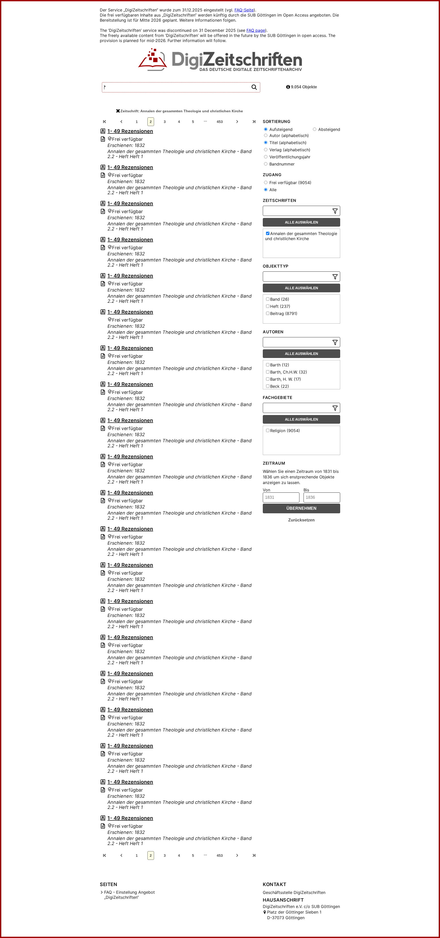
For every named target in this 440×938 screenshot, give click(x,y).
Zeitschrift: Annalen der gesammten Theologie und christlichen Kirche (181, 111)
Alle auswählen (301, 222)
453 (220, 122)
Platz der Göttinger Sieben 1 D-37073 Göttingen (294, 914)
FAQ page (255, 30)
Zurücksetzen (301, 520)
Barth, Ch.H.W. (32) (288, 372)
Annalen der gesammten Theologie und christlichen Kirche (301, 236)
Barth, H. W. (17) (285, 379)
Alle (272, 189)
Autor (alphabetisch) (288, 135)
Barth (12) (279, 364)
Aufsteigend (280, 129)
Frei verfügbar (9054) (289, 182)
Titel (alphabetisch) (287, 142)
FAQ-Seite (244, 9)
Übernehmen (301, 508)
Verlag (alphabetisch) (289, 149)
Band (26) (279, 299)
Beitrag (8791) (283, 313)
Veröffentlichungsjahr (289, 156)
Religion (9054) (285, 430)
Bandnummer (281, 164)
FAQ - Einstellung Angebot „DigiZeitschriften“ (129, 895)
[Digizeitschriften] (220, 60)
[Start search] (254, 87)
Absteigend (328, 129)
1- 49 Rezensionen (130, 131)
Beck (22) (279, 386)
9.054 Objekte (303, 87)
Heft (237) (280, 306)
